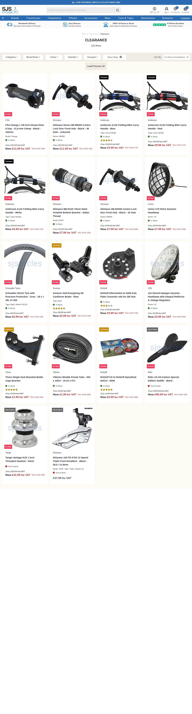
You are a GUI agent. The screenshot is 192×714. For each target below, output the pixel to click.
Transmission (33, 18)
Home (84, 34)
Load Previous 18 (96, 66)
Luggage (185, 18)
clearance (104, 34)
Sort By (157, 57)
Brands (15, 18)
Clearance (93, 34)
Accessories (91, 18)
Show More (113, 57)
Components (54, 18)
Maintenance (148, 18)
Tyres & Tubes (125, 18)
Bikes (107, 18)
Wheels (73, 18)
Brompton (167, 18)
